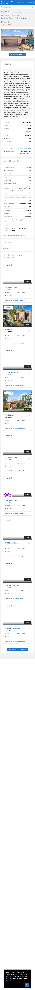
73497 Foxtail (9, 415)
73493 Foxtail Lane (11, 543)
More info (9, 980)
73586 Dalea (9, 330)
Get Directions (6, 248)
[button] (31, 41)
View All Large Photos (17, 55)
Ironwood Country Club (15, 18)
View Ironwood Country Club (17, 649)
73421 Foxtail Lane (11, 372)
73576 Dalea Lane (11, 458)
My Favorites (21, 2)
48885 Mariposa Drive (12, 628)
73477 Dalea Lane (11, 287)
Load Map (7, 242)
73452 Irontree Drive (12, 585)
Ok (27, 985)
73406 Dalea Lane (11, 500)
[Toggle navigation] (32, 7)
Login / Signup (30, 2)
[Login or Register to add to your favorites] (29, 288)
